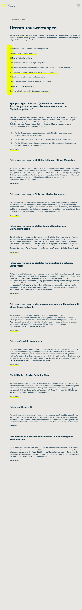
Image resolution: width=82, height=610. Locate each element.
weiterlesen (14, 149)
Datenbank (24, 35)
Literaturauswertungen (19, 19)
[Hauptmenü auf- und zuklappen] (78, 5)
